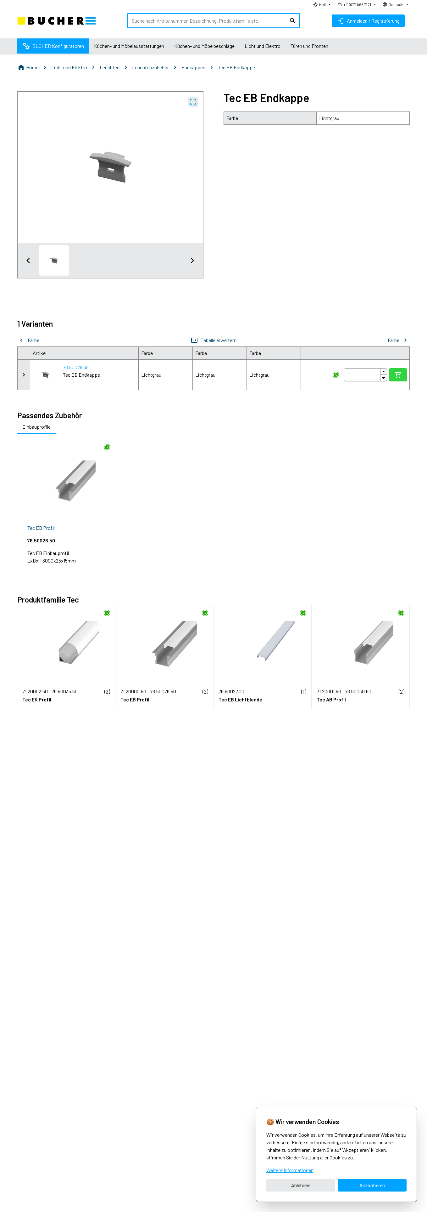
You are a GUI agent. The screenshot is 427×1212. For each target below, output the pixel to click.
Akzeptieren (372, 1185)
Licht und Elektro (69, 67)
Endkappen (193, 67)
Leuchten (109, 67)
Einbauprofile (36, 427)
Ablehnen (300, 1185)
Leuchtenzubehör (150, 67)
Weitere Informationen (289, 1170)
